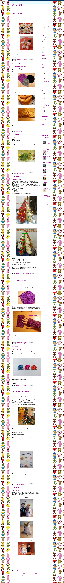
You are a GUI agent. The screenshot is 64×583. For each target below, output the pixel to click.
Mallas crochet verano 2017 (48, 177)
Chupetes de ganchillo (45, 50)
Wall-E (43, 98)
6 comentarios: (25, 568)
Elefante (43, 56)
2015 (43, 102)
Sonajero (43, 95)
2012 (43, 110)
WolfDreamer (45, 182)
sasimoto (32, 581)
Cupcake (43, 55)
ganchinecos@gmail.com (45, 20)
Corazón (43, 52)
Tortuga (23, 173)
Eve (42, 59)
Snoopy (43, 93)
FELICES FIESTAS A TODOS (20, 391)
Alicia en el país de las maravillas (46, 40)
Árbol (19, 274)
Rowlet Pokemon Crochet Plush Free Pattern (48, 184)
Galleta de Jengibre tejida (48, 151)
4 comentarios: (25, 172)
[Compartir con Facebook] (31, 59)
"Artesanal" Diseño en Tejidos (46, 176)
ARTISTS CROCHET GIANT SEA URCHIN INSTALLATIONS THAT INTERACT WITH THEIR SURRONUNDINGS (47, 144)
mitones (20, 343)
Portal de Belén (44, 85)
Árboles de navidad (17, 179)
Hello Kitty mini (45, 138)
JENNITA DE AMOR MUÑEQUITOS (46, 150)
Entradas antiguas (37, 573)
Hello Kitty (43, 64)
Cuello (20, 131)
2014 (43, 107)
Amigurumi (19, 60)
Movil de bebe (16, 443)
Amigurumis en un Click (46, 156)
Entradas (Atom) (28, 575)
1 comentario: (25, 129)
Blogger (41, 581)
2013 (43, 108)
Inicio (24, 573)
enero (44, 104)
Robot (42, 90)
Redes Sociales (48, 196)
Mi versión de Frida (48, 157)
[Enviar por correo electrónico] (29, 172)
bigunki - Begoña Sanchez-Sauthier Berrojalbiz (47, 163)
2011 (43, 111)
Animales (43, 44)
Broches (43, 49)
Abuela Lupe (45, 140)
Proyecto (20, 173)
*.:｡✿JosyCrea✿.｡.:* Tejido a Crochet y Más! (47, 195)
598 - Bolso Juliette (47, 164)
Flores (22, 60)
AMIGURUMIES (45, 188)
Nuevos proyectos (17, 349)
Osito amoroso (48, 189)
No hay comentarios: (26, 273)
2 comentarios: (25, 437)
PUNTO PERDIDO (46, 137)
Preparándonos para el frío (19, 66)
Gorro (22, 131)
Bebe (19, 484)
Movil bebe (22, 484)
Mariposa (43, 72)
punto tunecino (23, 343)
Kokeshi (43, 67)
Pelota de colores (44, 79)
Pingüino (43, 82)
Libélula (43, 69)
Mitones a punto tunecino (19, 280)
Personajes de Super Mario (45, 81)
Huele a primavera (17, 13)
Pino (23, 274)
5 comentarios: (25, 59)
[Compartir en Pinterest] (32, 59)
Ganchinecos (44, 118)
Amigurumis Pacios (45, 169)
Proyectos (14, 137)
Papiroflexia (43, 78)
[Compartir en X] (30, 59)
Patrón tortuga (26, 165)
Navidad (21, 274)
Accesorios (16, 131)
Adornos (16, 60)
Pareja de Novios (16, 490)
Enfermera (43, 58)
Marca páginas (44, 70)
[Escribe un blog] (29, 59)
